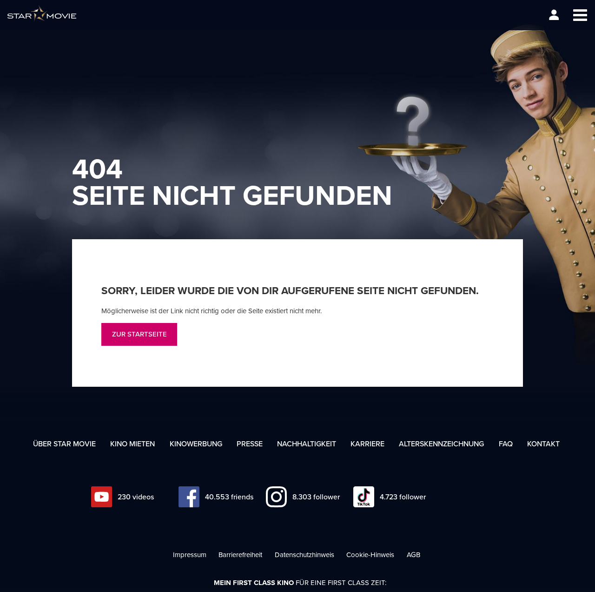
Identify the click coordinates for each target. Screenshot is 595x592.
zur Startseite (139, 334)
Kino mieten (132, 443)
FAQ (506, 443)
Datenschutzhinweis (304, 554)
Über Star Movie (64, 443)
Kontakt (543, 443)
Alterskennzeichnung (441, 443)
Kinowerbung (196, 443)
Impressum (189, 554)
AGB (413, 554)
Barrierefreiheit (240, 554)
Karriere (367, 443)
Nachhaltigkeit (306, 443)
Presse (250, 443)
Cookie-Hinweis (370, 554)
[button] (580, 15)
